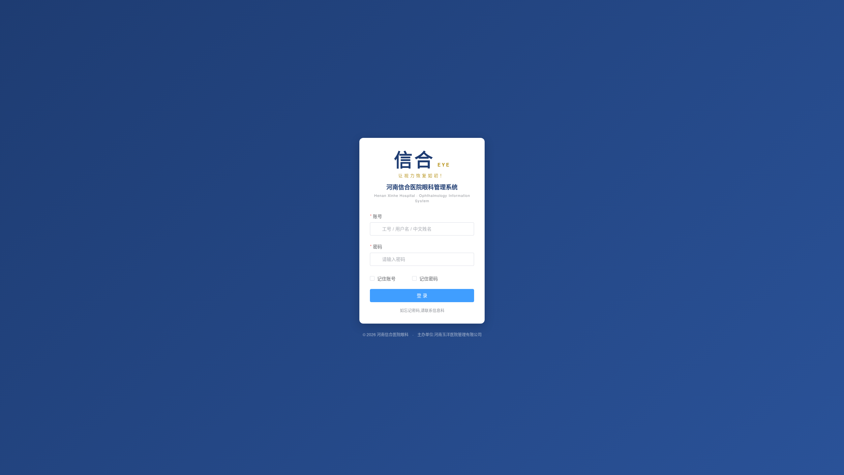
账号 (377, 216)
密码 (377, 246)
